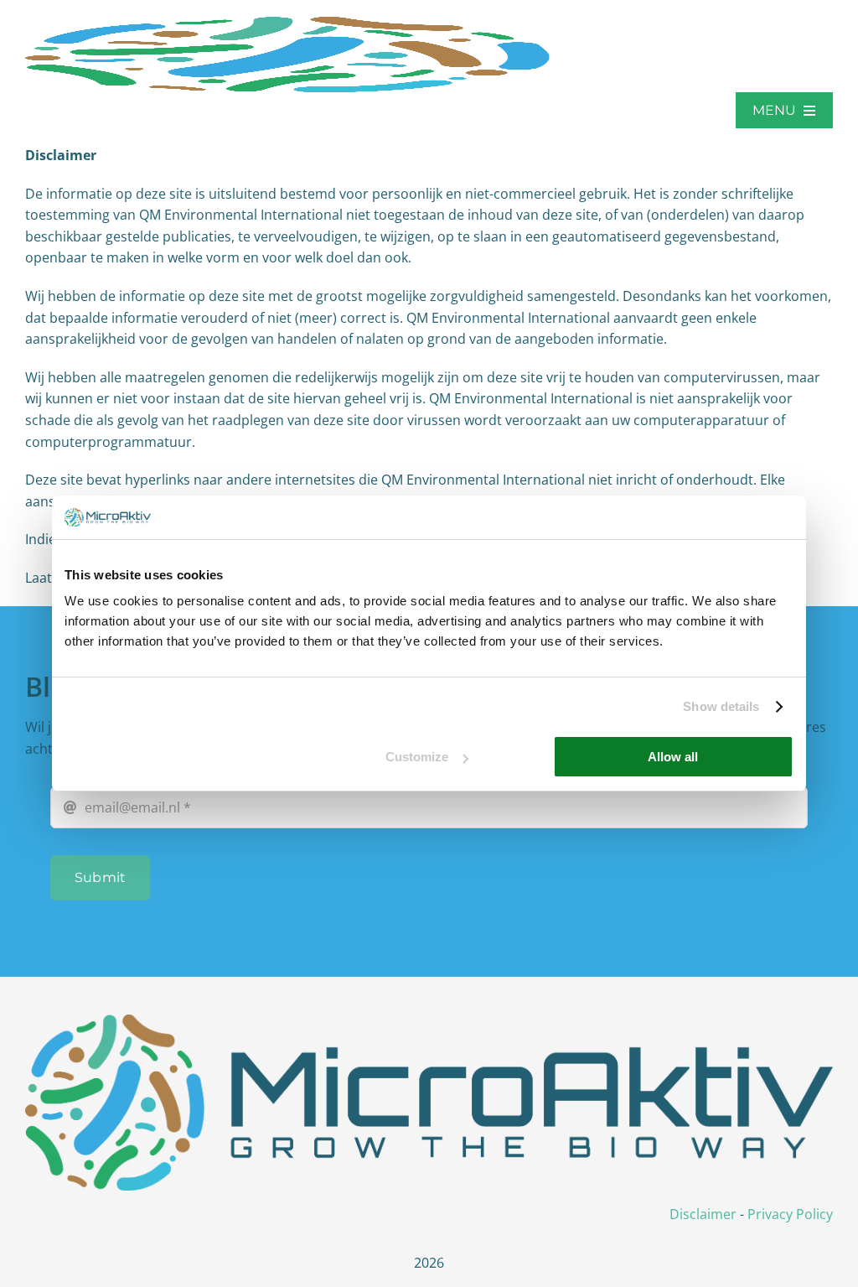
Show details (721, 706)
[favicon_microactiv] (289, 23)
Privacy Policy (790, 1214)
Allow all (673, 757)
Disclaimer (703, 1214)
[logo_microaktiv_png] (429, 1021)
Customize (416, 757)
